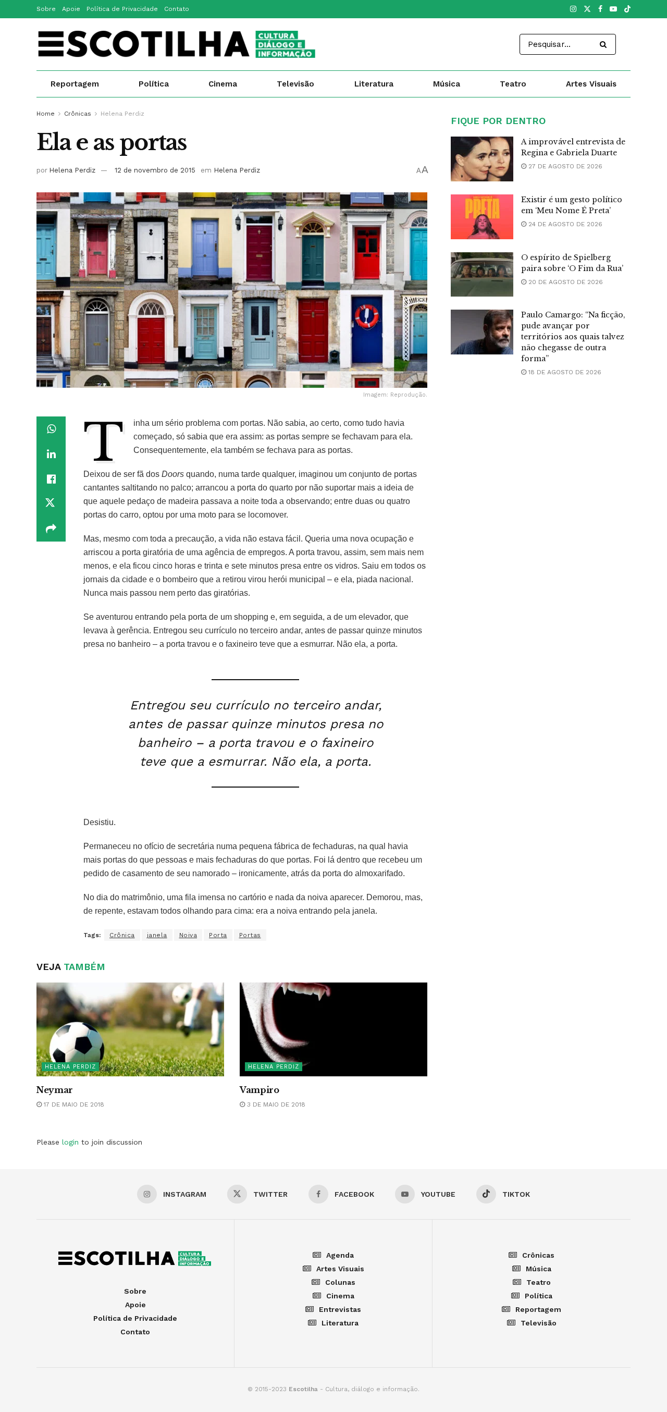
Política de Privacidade (122, 9)
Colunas (340, 1282)
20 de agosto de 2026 (564, 282)
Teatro (513, 84)
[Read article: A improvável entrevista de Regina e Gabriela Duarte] (482, 159)
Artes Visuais (591, 84)
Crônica (122, 935)
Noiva (188, 935)
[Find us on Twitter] (587, 9)
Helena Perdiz (122, 113)
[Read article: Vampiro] (333, 1029)
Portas (250, 935)
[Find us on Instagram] (573, 9)
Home (45, 113)
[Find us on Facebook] (600, 9)
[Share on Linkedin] (51, 453)
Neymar (54, 1090)
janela (157, 935)
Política (154, 84)
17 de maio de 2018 (73, 1104)
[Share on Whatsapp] (51, 428)
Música (446, 84)
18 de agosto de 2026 (563, 372)
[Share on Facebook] (51, 479)
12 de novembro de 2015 (155, 170)
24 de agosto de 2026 (564, 224)
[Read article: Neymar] (130, 1029)
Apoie (71, 9)
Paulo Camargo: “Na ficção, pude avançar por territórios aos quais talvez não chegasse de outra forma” (573, 336)
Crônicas (77, 113)
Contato (176, 9)
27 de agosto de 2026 (564, 166)
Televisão (295, 84)
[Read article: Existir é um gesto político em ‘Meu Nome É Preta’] (482, 216)
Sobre (46, 9)
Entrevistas (340, 1309)
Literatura (373, 84)
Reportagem (75, 84)
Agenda (340, 1255)
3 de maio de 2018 (275, 1104)
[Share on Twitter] (51, 504)
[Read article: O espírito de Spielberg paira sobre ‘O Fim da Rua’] (482, 274)
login (70, 1142)
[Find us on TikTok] (627, 10)
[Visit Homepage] (177, 44)
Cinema (222, 84)
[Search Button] (605, 44)
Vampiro (259, 1090)
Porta (218, 935)
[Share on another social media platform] (51, 529)
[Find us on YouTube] (613, 9)
